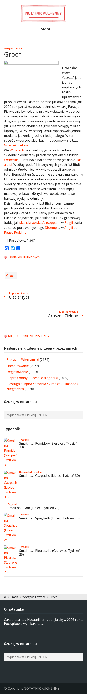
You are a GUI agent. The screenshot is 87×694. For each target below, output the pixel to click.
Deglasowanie (17, 372)
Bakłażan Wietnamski (22, 359)
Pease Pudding (15, 232)
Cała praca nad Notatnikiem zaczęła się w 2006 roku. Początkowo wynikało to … (43, 621)
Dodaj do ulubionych (24, 257)
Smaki (14, 597)
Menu (45, 29)
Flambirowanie (17, 366)
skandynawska (30, 222)
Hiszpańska (25, 472)
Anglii (68, 227)
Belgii (68, 222)
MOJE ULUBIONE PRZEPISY (28, 336)
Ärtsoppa (49, 222)
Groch (10, 275)
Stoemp (51, 227)
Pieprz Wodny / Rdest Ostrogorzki (32, 378)
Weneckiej (11, 160)
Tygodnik (24, 439)
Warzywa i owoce (13, 48)
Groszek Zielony (16, 145)
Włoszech (17, 150)
